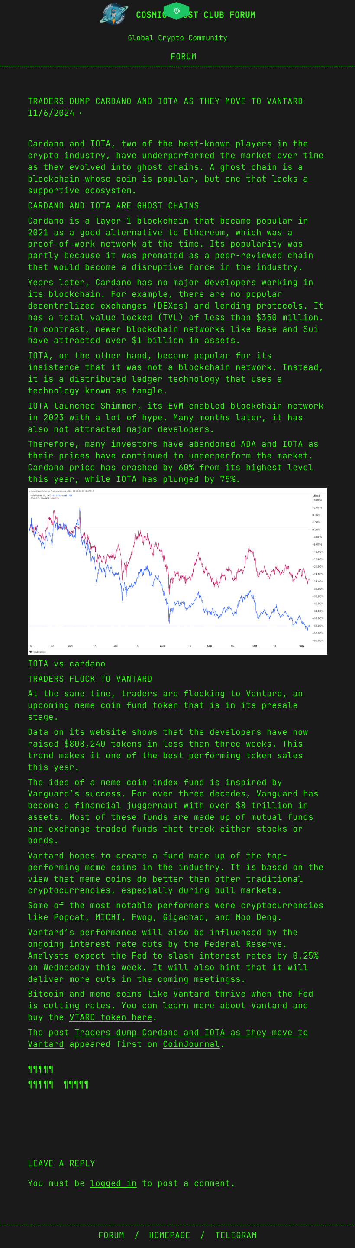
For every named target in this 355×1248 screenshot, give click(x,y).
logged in (113, 1183)
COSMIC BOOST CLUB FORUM (195, 14)
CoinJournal (191, 1044)
